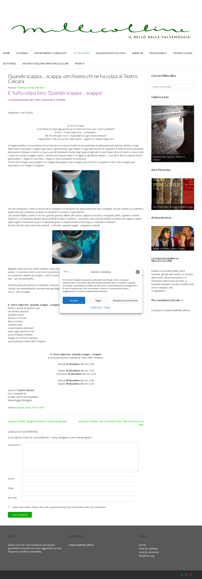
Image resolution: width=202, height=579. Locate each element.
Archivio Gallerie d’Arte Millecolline (46, 63)
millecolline (39, 87)
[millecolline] (101, 27)
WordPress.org (146, 555)
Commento (14, 444)
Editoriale (9, 63)
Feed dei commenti (149, 552)
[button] (137, 272)
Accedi (142, 544)
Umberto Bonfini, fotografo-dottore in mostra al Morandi (37, 421)
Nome (11, 478)
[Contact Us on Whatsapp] (182, 575)
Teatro (28, 407)
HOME (6, 53)
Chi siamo (22, 53)
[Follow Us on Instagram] (191, 575)
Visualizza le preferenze (125, 300)
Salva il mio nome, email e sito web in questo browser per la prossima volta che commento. (59, 507)
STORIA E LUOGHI (182, 53)
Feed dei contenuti (148, 548)
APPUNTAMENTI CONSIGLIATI (50, 53)
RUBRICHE (137, 53)
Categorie (20, 407)
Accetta (74, 300)
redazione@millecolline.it (177, 310)
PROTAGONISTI (158, 53)
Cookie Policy (96, 307)
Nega (98, 300)
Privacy (107, 307)
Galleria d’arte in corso (111, 53)
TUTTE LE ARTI (81, 53)
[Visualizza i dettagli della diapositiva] (172, 134)
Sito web (12, 497)
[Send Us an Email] (177, 575)
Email (10, 488)
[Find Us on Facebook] (186, 575)
